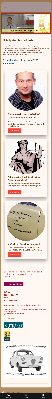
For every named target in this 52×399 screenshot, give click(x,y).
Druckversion (9, 392)
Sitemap (18, 392)
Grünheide (19, 54)
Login (48, 392)
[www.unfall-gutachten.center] (26, 361)
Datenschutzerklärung (14, 284)
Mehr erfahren (14, 131)
